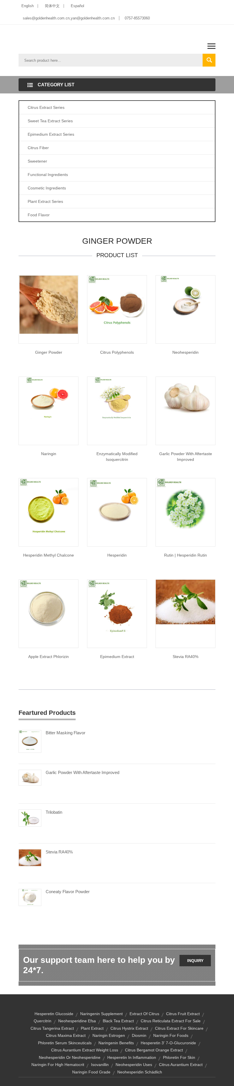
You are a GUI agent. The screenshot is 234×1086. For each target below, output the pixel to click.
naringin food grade (91, 1072)
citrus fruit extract (183, 1013)
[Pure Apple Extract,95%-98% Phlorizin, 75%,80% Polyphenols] (48, 609)
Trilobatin (54, 812)
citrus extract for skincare (179, 1028)
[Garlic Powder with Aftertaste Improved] (185, 397)
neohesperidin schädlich (139, 1072)
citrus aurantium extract (181, 1064)
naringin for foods (170, 1035)
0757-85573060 (137, 18)
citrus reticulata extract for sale (171, 1021)
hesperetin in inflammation (131, 1057)
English (27, 6)
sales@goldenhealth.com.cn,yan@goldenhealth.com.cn (69, 18)
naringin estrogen (108, 1035)
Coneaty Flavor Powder (68, 891)
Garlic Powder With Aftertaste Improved (185, 456)
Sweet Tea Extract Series (50, 121)
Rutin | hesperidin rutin (185, 555)
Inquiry (195, 960)
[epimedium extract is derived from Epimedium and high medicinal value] (117, 609)
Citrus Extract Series (46, 107)
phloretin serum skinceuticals (65, 1043)
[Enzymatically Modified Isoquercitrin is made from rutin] (117, 398)
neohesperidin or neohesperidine (69, 1057)
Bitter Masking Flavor (65, 732)
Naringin (48, 453)
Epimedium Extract (117, 656)
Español (77, 6)
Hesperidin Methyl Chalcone (48, 555)
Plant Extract (92, 1028)
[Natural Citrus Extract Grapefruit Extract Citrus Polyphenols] (117, 304)
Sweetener (37, 161)
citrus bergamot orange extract (154, 1050)
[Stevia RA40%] (30, 857)
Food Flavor (39, 215)
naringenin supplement (101, 1013)
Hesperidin (117, 555)
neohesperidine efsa (77, 1021)
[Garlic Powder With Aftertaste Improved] (30, 777)
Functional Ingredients (48, 174)
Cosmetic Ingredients (47, 188)
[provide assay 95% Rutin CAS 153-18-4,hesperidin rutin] (185, 507)
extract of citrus (144, 1013)
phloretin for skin (179, 1057)
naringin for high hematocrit (57, 1064)
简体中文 (52, 6)
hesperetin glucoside (54, 1013)
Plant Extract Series (45, 201)
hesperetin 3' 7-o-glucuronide (168, 1043)
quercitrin (42, 1021)
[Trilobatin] (30, 817)
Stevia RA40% (185, 656)
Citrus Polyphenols (117, 352)
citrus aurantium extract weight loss (84, 1050)
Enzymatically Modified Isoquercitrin (117, 456)
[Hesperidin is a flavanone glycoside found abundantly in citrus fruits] (117, 507)
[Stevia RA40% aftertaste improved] (185, 601)
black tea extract (118, 1021)
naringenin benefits (116, 1043)
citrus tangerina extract (52, 1028)
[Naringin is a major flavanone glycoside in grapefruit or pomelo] (48, 398)
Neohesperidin (185, 352)
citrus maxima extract (66, 1035)
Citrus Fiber (38, 147)
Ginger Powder (48, 352)
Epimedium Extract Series (51, 134)
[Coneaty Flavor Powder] (30, 897)
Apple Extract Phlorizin (48, 656)
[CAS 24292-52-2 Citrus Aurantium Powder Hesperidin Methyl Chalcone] (48, 507)
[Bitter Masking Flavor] (30, 741)
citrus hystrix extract (129, 1028)
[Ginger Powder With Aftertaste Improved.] (48, 304)
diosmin (139, 1035)
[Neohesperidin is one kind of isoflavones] (185, 297)
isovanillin (100, 1064)
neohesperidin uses (134, 1064)
